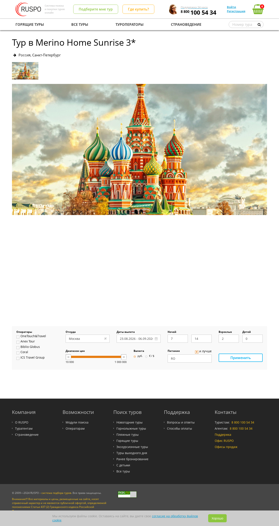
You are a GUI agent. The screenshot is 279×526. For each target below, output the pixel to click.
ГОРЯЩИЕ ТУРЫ (29, 24)
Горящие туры (127, 441)
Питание (174, 351)
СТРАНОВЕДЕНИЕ (186, 24)
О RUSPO (21, 422)
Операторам (75, 428)
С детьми (123, 465)
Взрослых (225, 332)
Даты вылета (126, 332)
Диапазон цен (75, 351)
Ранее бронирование (132, 459)
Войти (231, 7)
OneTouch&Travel (33, 336)
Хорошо (217, 518)
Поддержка (223, 434)
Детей (246, 332)
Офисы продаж (226, 447)
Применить (240, 357)
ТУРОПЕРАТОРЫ (130, 24)
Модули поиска (77, 422)
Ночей (172, 332)
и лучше (205, 351)
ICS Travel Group (32, 357)
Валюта (139, 351)
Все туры (123, 471)
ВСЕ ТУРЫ (79, 24)
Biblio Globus (30, 347)
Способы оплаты (179, 428)
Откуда (71, 332)
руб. (140, 356)
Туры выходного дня (131, 453)
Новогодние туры (129, 422)
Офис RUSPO (224, 441)
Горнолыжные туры (131, 428)
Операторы (24, 332)
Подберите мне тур (96, 9)
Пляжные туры (127, 434)
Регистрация (236, 11)
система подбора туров (56, 493)
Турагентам (23, 428)
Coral (24, 352)
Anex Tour (27, 341)
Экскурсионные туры (132, 447)
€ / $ (151, 356)
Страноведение (27, 434)
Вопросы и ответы (181, 422)
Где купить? (138, 9)
